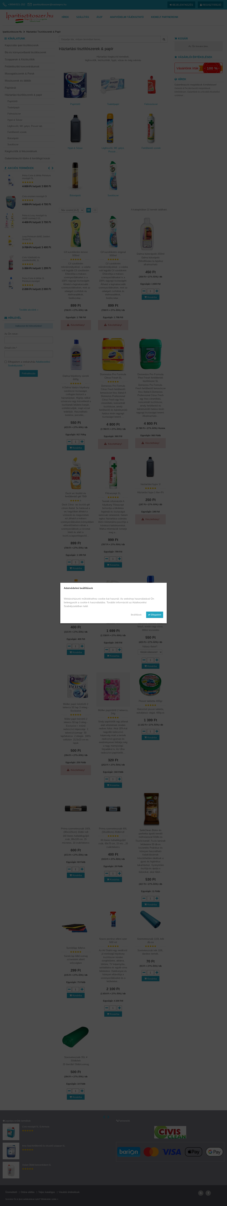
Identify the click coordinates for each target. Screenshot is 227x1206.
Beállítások (136, 615)
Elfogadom (155, 615)
